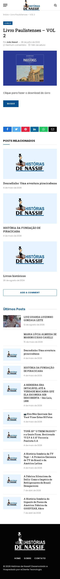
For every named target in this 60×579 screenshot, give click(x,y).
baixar (11, 103)
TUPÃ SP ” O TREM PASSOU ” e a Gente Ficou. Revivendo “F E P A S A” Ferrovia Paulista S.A (40, 436)
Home (17, 558)
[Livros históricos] (30, 256)
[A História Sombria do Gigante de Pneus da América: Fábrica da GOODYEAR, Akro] (12, 503)
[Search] (55, 5)
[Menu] (5, 5)
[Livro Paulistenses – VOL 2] (30, 68)
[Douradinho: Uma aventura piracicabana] (30, 164)
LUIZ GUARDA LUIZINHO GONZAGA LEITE (38, 318)
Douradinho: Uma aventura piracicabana (30, 183)
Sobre (27, 558)
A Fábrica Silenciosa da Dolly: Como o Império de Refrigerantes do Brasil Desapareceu (38, 481)
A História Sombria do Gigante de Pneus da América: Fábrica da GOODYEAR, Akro (36, 503)
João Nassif (12, 42)
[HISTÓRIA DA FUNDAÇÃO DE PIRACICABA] (30, 208)
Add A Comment (30, 292)
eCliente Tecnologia (31, 569)
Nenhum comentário (16, 45)
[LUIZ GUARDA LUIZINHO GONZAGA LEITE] (12, 321)
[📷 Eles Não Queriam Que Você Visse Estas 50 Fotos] (12, 418)
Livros (7, 23)
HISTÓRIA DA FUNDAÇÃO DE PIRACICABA (39, 369)
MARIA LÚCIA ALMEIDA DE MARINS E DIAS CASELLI (40, 336)
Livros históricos (14, 276)
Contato (40, 558)
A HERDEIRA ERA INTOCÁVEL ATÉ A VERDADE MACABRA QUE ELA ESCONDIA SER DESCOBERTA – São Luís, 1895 (39, 392)
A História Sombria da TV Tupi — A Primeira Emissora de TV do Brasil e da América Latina (40, 458)
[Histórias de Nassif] (31, 5)
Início (6, 14)
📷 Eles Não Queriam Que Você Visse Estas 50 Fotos (38, 415)
